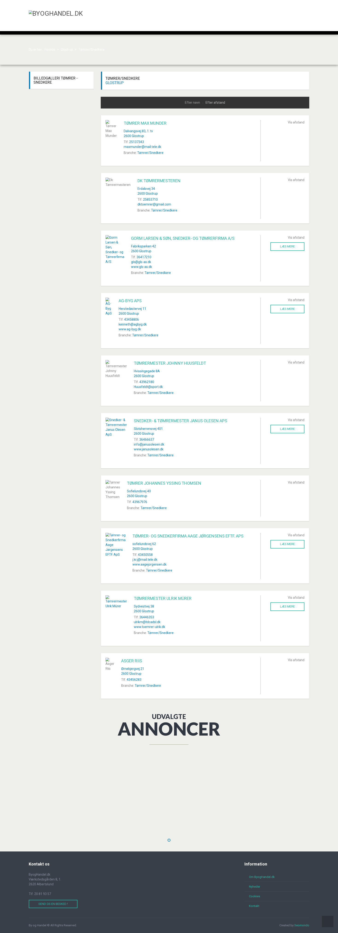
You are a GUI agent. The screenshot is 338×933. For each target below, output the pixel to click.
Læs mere (287, 246)
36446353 (146, 617)
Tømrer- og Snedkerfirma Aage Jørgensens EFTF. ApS (187, 536)
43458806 (131, 319)
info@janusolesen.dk (149, 444)
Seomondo (301, 925)
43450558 (145, 555)
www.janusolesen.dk (148, 449)
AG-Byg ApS (130, 300)
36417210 (144, 257)
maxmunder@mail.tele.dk (142, 147)
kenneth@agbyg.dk (133, 324)
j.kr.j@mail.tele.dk (144, 559)
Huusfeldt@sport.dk (148, 387)
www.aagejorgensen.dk (149, 564)
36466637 (146, 439)
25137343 (136, 142)
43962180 (146, 382)
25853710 (150, 199)
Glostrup (115, 83)
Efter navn (193, 102)
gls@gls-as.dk (141, 262)
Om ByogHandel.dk (262, 877)
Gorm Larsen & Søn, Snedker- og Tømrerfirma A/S (183, 238)
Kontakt (254, 906)
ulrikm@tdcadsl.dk (147, 622)
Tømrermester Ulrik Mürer (163, 598)
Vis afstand (296, 122)
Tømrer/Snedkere (150, 153)
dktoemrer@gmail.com (154, 204)
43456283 (134, 679)
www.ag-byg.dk (130, 329)
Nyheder (254, 886)
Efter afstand (215, 102)
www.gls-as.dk (141, 267)
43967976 (139, 502)
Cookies (254, 896)
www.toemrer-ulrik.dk (149, 627)
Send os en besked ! (53, 904)
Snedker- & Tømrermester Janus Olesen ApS (180, 420)
